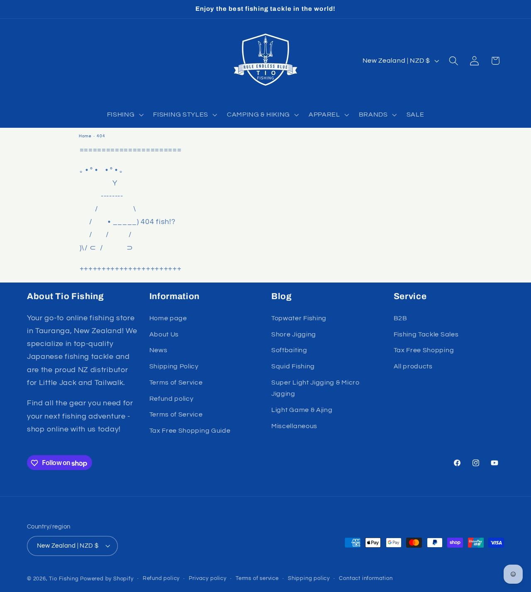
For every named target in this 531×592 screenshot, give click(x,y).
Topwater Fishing (298, 318)
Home (85, 136)
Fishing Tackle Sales (426, 334)
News (158, 350)
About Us (164, 334)
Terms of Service (176, 382)
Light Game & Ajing (301, 410)
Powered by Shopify (107, 579)
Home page (168, 318)
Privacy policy (207, 579)
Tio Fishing (63, 579)
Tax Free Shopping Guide (190, 430)
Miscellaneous (294, 426)
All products (413, 366)
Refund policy (171, 398)
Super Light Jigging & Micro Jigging (315, 388)
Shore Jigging (293, 334)
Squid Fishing (293, 366)
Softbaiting (289, 350)
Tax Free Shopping (424, 350)
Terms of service (257, 579)
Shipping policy (309, 579)
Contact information (365, 579)
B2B (400, 318)
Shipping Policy (174, 366)
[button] (124, 114)
